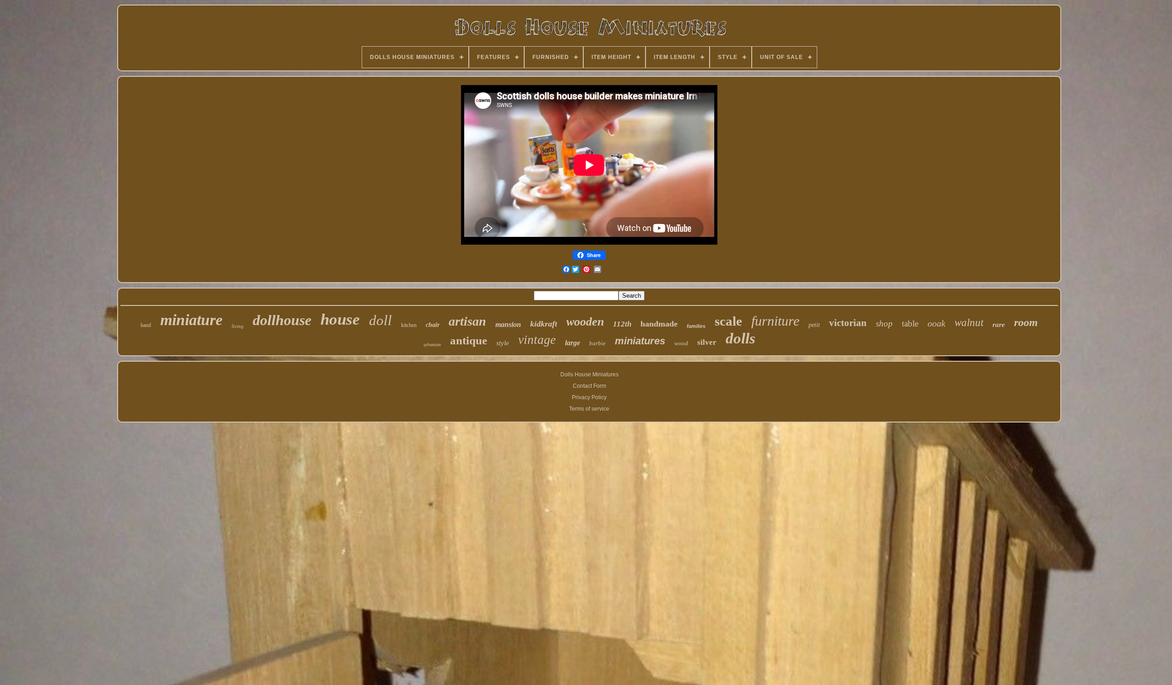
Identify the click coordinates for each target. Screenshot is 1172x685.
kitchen (409, 325)
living (238, 326)
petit (814, 324)
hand (146, 325)
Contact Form (589, 386)
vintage (537, 340)
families (696, 326)
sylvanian (432, 344)
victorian (848, 322)
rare (999, 324)
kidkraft (543, 323)
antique (468, 340)
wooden (585, 321)
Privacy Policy (589, 397)
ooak (936, 323)
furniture (775, 320)
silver (706, 342)
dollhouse (282, 320)
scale (728, 321)
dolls (740, 338)
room (1026, 322)
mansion (508, 324)
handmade (659, 323)
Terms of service (589, 409)
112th (622, 324)
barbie (597, 343)
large (572, 343)
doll (380, 320)
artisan (467, 321)
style (502, 343)
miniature (191, 319)
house (340, 319)
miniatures (640, 341)
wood (681, 343)
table (910, 323)
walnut (969, 322)
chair (433, 324)
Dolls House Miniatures (589, 374)
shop (884, 323)
